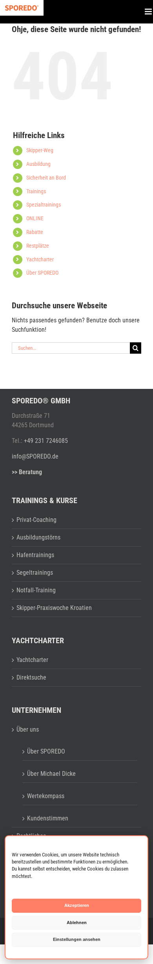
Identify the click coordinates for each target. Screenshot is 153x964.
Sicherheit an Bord (46, 177)
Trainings (36, 191)
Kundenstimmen (47, 818)
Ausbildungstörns (38, 537)
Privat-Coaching (36, 519)
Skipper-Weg (39, 150)
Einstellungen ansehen (76, 939)
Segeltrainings (34, 572)
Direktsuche (31, 677)
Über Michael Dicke (51, 773)
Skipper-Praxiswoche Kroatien (54, 607)
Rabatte (34, 232)
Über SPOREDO (42, 273)
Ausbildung (38, 164)
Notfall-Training (36, 590)
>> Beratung (27, 472)
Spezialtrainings (43, 204)
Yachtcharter (40, 259)
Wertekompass (45, 796)
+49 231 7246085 (46, 440)
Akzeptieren (76, 905)
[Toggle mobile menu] (149, 11)
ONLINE (35, 218)
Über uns (27, 729)
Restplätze (37, 246)
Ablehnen (77, 922)
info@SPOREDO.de (35, 456)
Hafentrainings (35, 555)
